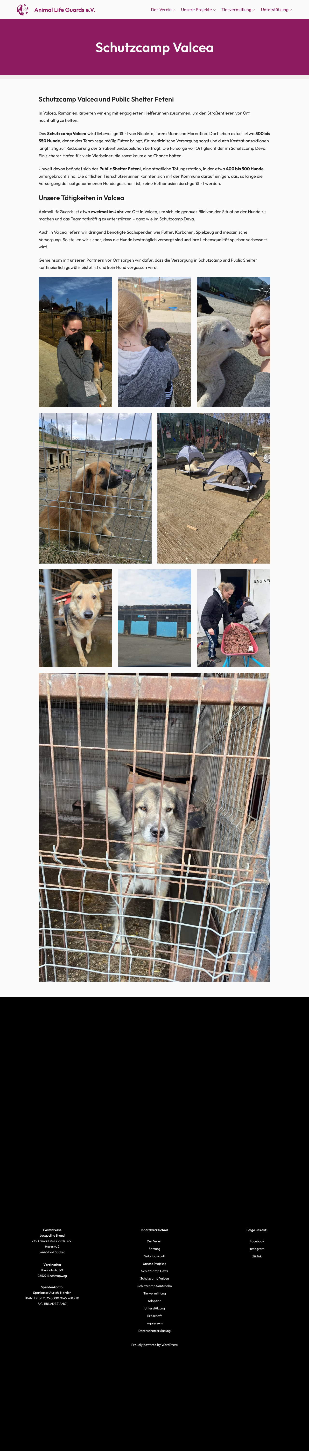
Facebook (257, 1241)
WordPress (170, 1344)
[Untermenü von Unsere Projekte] (214, 9)
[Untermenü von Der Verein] (174, 9)
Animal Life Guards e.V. (64, 9)
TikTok (257, 1256)
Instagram (257, 1249)
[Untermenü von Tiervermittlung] (254, 9)
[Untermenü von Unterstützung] (290, 9)
